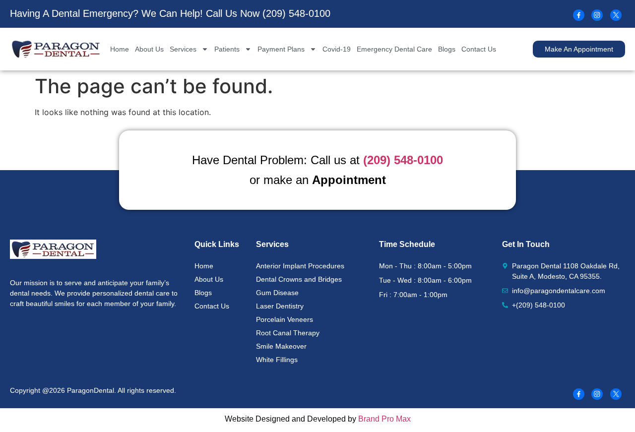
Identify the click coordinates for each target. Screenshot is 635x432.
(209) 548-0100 (296, 13)
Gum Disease (277, 293)
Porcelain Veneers (284, 319)
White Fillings (277, 360)
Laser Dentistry (280, 306)
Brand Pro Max (384, 419)
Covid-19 (336, 49)
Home (119, 49)
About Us (149, 49)
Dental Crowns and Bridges (299, 279)
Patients (227, 49)
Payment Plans (281, 49)
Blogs (446, 49)
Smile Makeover (281, 346)
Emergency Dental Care (394, 49)
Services (183, 49)
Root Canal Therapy (287, 333)
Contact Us (478, 49)
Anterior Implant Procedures (300, 266)
